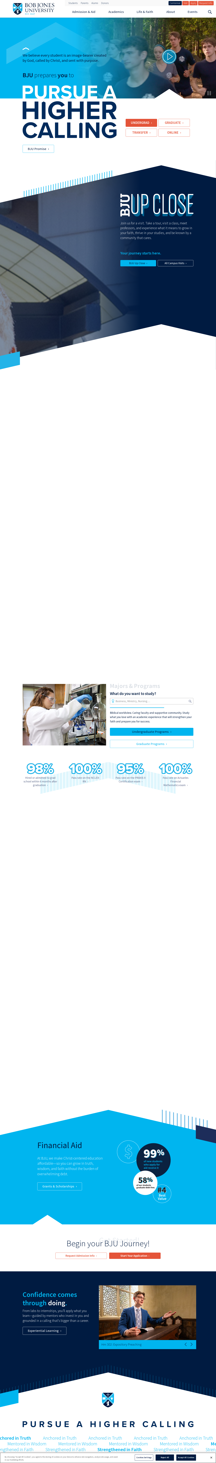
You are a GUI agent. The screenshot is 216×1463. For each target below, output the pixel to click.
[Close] (211, 1457)
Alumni (94, 3)
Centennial (175, 3)
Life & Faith (145, 12)
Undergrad (140, 123)
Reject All (165, 1457)
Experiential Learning (43, 1331)
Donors (105, 3)
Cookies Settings (144, 1457)
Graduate (173, 123)
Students (73, 3)
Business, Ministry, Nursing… (132, 701)
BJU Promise (37, 149)
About (170, 12)
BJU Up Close (137, 263)
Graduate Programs (150, 744)
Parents (84, 3)
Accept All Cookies (186, 1457)
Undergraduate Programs (150, 732)
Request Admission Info (80, 1255)
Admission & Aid (83, 12)
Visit (185, 3)
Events (192, 12)
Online (172, 132)
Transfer (140, 132)
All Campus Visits (174, 263)
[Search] (210, 12)
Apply (193, 3)
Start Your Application (133, 1255)
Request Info (205, 3)
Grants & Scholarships (58, 1186)
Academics (116, 12)
